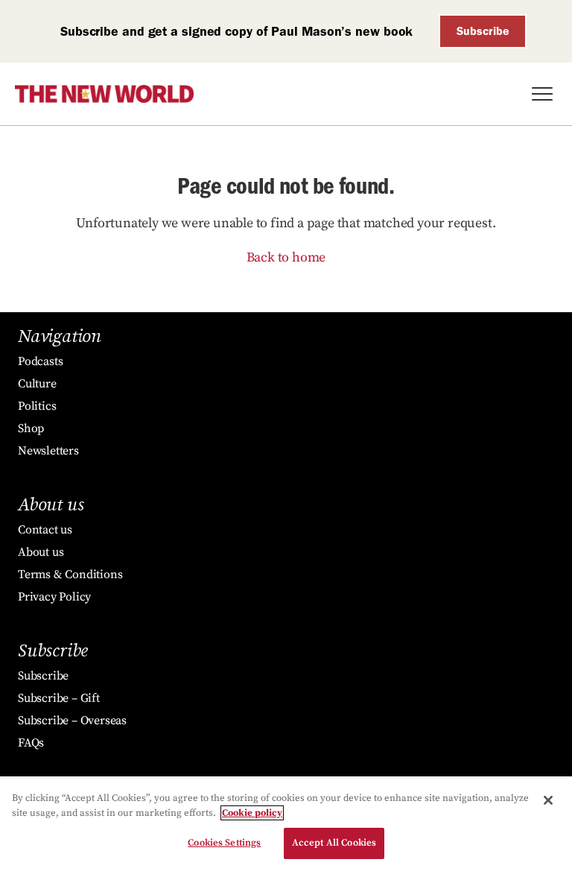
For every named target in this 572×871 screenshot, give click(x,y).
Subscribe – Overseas (72, 720)
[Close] (548, 800)
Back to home (286, 257)
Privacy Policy (54, 596)
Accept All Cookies (334, 843)
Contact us (45, 529)
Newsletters (48, 450)
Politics (37, 406)
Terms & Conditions (70, 574)
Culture (37, 383)
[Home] (104, 94)
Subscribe (483, 31)
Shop (31, 428)
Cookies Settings (224, 843)
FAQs (31, 742)
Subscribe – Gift (59, 698)
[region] (286, 823)
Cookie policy (252, 813)
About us (40, 552)
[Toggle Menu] (542, 94)
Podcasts (40, 361)
